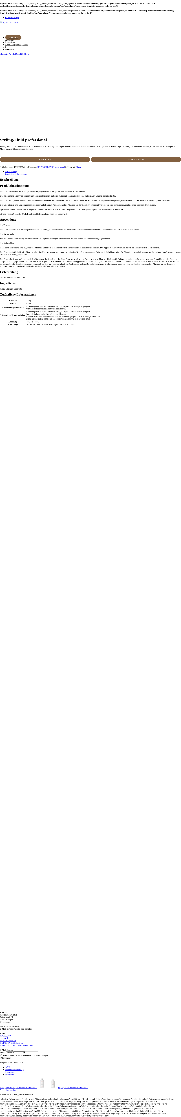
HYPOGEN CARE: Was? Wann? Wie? (17, 1045)
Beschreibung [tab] (11, 171)
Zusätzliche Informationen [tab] (16, 174)
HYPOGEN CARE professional (51, 167)
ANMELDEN (45, 159)
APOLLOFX (5, 1036)
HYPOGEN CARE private (11, 1043)
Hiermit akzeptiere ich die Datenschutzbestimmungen (25, 1055)
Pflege (78, 167)
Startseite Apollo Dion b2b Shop (14, 54)
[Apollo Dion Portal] (20, 33)
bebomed (4, 1038)
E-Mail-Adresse (6, 1050)
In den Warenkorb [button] (93, 412)
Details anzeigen (93, 416)
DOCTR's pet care (8, 1040)
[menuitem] (93, 37)
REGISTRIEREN (136, 159)
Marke (2, 1052)
